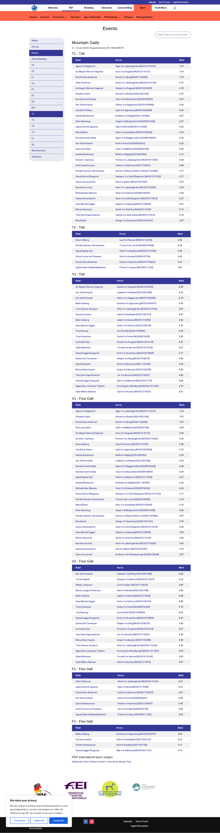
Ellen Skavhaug (83, 121)
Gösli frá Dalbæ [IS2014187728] (131, 745)
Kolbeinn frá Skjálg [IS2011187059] (132, 116)
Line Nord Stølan (84, 110)
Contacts (45, 17)
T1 (33, 114)
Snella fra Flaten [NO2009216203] (133, 336)
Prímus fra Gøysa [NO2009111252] (136, 267)
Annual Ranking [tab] (39, 59)
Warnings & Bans (144, 17)
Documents (58, 17)
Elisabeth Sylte (83, 94)
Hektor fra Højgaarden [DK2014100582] (135, 105)
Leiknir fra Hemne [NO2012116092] (134, 320)
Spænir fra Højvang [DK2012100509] (133, 204)
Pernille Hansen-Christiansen (90, 171)
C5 (33, 71)
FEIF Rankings (110, 17)
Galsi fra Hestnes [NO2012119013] (134, 391)
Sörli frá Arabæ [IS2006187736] (134, 256)
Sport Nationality (92, 17)
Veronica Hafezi (83, 314)
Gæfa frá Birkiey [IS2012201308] (132, 590)
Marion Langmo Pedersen (88, 590)
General (33, 17)
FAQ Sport (75, 17)
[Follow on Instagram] (91, 821)
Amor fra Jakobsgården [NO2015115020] (136, 187)
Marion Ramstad (84, 209)
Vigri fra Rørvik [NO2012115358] (131, 127)
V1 (33, 138)
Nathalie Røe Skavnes (86, 193)
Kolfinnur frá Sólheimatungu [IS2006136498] (137, 554)
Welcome (52, 8)
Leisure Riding (125, 8)
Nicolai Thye (125, 761)
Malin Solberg (82, 303)
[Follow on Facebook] (85, 821)
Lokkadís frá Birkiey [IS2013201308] (134, 292)
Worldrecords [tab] (39, 150)
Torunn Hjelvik (82, 579)
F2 (33, 83)
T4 (33, 132)
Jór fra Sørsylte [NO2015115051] (133, 375)
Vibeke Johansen (84, 585)
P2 (33, 95)
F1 (33, 77)
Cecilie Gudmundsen (86, 745)
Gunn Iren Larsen (84, 554)
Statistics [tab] (36, 157)
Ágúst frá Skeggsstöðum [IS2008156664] (136, 138)
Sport (143, 8)
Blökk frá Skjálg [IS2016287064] (131, 154)
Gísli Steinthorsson (85, 165)
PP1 (33, 108)
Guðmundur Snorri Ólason (84, 761)
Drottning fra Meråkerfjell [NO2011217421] (138, 386)
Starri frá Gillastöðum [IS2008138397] (134, 99)
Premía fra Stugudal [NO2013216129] (135, 342)
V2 (33, 144)
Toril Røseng (82, 331)
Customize (19, 820)
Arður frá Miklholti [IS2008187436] (132, 149)
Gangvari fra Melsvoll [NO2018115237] (135, 579)
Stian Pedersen (83, 83)
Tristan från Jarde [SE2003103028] (136, 245)
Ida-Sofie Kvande (84, 105)
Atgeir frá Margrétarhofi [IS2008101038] (135, 121)
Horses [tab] (35, 47)
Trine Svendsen (83, 336)
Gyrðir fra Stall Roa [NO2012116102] (133, 209)
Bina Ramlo (81, 220)
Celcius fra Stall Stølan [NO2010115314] (135, 215)
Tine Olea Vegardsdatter (88, 215)
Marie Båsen (82, 132)
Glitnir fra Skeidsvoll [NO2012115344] (137, 251)
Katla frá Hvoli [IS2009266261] (130, 143)
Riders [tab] (35, 40)
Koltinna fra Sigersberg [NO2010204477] (136, 303)
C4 (33, 65)
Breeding (88, 8)
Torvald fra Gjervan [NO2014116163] (135, 347)
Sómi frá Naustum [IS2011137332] (133, 364)
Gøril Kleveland (83, 364)
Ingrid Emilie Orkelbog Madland (91, 267)
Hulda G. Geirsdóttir (108, 761)
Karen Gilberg (82, 240)
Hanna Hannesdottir (86, 182)
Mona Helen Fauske (85, 369)
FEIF (71, 8)
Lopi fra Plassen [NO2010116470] (135, 240)
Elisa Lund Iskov (83, 149)
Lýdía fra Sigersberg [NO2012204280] (134, 110)
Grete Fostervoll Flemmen (88, 256)
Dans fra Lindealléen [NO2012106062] (134, 132)
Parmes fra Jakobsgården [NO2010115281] (137, 160)
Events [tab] (35, 53)
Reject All (39, 820)
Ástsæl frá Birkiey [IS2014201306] (132, 94)
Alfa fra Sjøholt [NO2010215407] (131, 182)
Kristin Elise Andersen (86, 77)
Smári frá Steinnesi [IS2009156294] (133, 193)
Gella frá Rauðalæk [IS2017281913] (134, 314)
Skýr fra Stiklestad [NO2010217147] (134, 380)
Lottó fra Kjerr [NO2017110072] (132, 585)
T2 (33, 120)
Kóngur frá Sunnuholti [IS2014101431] (134, 220)
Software (128, 17)
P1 (33, 89)
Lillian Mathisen (83, 347)
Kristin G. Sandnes (85, 160)
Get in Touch (164, 2)
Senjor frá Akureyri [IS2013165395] (134, 369)
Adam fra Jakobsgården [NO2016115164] (136, 83)
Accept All (59, 820)
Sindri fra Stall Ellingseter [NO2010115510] (136, 198)
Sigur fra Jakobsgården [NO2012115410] (135, 66)
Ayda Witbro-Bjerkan (86, 391)
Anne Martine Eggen (85, 204)
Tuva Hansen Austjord (87, 309)
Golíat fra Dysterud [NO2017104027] (137, 262)
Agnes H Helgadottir (86, 66)
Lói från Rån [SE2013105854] (131, 331)
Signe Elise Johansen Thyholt (90, 386)
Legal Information (181, 2)
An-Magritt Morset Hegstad (89, 71)
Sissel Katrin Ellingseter (87, 176)
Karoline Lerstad (84, 187)
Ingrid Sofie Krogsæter (87, 127)
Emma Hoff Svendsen (86, 358)
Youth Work (160, 8)
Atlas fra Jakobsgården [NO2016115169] (137, 309)
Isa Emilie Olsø (83, 342)
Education (107, 8)
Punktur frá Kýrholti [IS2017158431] (133, 165)
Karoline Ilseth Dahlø (86, 99)
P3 (33, 102)
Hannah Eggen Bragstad (87, 353)
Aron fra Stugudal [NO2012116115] (133, 71)
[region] (39, 811)
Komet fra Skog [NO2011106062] (132, 77)
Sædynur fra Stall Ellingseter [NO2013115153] (138, 176)
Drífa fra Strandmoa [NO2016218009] (135, 353)
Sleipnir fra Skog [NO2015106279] (133, 358)
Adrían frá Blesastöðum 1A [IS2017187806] (137, 171)
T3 (33, 126)
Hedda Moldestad (85, 116)
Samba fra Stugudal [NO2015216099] (134, 88)
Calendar (152, 2)
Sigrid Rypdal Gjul (84, 251)
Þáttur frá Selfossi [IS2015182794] (134, 325)
